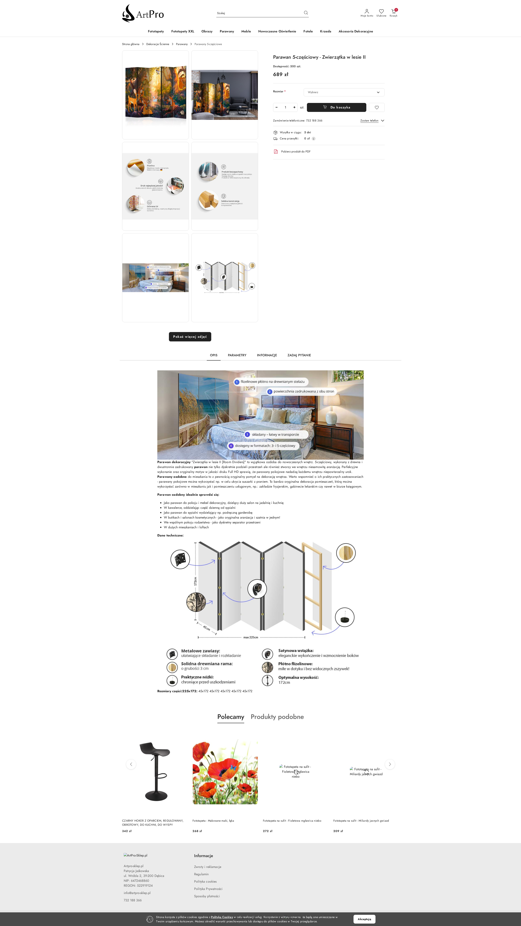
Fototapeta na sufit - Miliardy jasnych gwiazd (291, 821)
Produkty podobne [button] (277, 716)
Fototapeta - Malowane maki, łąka (143, 821)
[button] (155, 94)
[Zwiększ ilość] (294, 107)
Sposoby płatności (207, 896)
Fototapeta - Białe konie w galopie (354, 821)
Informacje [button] (203, 856)
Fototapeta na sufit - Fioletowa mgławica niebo (222, 821)
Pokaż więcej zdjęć (190, 336)
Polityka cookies (205, 881)
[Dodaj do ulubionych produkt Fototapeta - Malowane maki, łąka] (183, 733)
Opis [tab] (213, 355)
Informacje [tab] (267, 355)
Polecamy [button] (230, 716)
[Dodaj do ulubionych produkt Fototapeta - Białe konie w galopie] (394, 733)
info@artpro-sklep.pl (137, 893)
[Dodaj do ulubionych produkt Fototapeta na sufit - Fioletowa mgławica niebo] (253, 733)
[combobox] (344, 92)
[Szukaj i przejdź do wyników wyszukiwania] (306, 13)
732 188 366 (133, 900)
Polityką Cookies (222, 917)
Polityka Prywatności (208, 888)
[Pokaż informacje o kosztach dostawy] (313, 138)
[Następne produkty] (390, 764)
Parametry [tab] (237, 355)
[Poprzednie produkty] (131, 764)
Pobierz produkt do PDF (296, 151)
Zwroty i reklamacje (207, 866)
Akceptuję (364, 919)
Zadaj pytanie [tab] (299, 355)
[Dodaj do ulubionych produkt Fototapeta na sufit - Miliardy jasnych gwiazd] (324, 733)
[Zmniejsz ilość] (276, 107)
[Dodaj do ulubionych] (377, 107)
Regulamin (201, 874)
